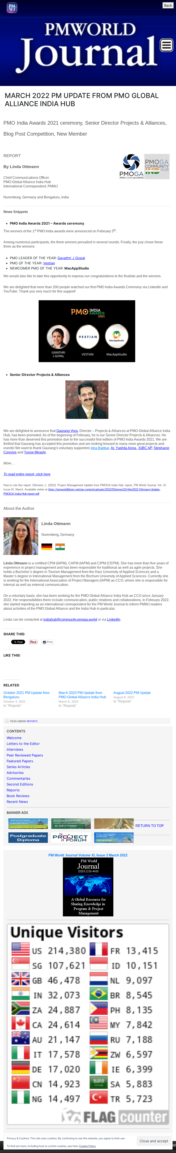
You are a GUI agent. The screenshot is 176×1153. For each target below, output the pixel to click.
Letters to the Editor (23, 743)
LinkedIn (113, 619)
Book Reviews (18, 796)
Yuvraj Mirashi (35, 452)
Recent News (17, 801)
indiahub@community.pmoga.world (70, 619)
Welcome (14, 738)
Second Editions (20, 784)
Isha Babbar (100, 448)
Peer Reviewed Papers (25, 755)
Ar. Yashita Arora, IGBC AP (131, 448)
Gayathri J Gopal (71, 258)
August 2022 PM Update (132, 693)
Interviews (15, 749)
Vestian (49, 263)
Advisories (15, 772)
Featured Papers (20, 761)
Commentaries (18, 778)
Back (168, 5)
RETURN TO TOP (149, 826)
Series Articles (18, 767)
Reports (32, 721)
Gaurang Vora (67, 431)
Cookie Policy (87, 1146)
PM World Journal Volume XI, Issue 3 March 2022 (88, 855)
